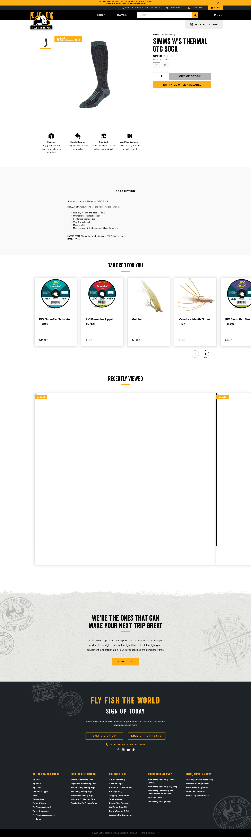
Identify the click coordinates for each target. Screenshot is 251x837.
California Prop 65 (118, 807)
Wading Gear (39, 799)
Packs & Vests (39, 803)
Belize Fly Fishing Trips (82, 791)
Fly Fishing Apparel (42, 807)
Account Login (116, 783)
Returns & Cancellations (120, 787)
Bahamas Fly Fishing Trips (83, 787)
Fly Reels (37, 783)
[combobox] (164, 15)
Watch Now (141, 3)
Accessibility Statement (120, 815)
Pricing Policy (115, 791)
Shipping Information (119, 795)
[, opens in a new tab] (117, 749)
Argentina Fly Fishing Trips (83, 783)
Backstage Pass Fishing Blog (199, 779)
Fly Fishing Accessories (44, 815)
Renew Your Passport (119, 803)
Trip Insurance (115, 799)
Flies (35, 795)
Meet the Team (155, 797)
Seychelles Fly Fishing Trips (84, 803)
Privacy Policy (153, 832)
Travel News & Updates (197, 787)
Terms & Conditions (137, 832)
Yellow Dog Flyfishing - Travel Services (161, 781)
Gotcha (137, 319)
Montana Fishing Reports (197, 783)
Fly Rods (37, 779)
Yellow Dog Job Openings (160, 801)
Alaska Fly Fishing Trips (82, 779)
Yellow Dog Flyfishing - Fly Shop (162, 786)
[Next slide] (205, 354)
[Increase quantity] (165, 76)
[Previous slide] (195, 354)
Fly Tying (37, 818)
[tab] (125, 191)
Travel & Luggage (41, 811)
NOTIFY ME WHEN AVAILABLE (182, 84)
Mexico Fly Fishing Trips (82, 795)
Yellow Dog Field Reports (197, 795)
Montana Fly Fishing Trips (83, 799)
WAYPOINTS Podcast (196, 791)
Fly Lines (37, 787)
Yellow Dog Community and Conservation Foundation (160, 792)
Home (156, 34)
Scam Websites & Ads (119, 811)
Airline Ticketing (117, 779)
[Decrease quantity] (156, 76)
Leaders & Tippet (40, 791)
